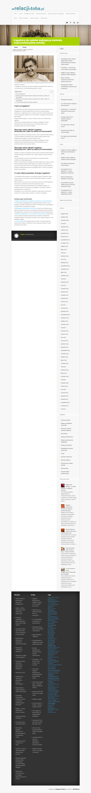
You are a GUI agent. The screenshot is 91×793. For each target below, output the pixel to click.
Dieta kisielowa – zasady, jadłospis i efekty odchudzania (21, 689)
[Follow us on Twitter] (67, 22)
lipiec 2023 (64, 272)
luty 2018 (63, 389)
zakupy (50, 700)
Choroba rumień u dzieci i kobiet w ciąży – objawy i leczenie (68, 549)
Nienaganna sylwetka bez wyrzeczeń (26, 208)
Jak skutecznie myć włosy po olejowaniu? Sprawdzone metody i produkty (37, 741)
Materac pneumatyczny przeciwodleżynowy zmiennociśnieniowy (53, 660)
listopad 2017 (64, 399)
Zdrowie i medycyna (23, 18)
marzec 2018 (64, 386)
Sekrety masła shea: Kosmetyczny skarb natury (37, 693)
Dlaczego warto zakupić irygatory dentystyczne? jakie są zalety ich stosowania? (32, 96)
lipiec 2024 (64, 249)
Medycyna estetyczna (41, 13)
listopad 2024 (64, 236)
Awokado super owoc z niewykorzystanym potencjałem (67, 118)
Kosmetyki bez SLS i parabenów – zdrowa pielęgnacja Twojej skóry (67, 171)
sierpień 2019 (64, 357)
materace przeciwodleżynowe (53, 656)
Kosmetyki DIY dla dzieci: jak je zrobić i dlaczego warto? (37, 722)
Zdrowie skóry (44, 18)
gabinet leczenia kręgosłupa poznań (53, 620)
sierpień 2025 (64, 217)
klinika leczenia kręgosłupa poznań (52, 624)
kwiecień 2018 (64, 383)
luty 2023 (63, 285)
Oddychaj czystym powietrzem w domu (21, 742)
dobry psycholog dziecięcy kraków (52, 613)
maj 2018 (63, 379)
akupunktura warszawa (52, 600)
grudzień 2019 (64, 344)
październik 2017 (65, 402)
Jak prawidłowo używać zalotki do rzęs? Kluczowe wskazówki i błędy (68, 184)
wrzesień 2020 (65, 318)
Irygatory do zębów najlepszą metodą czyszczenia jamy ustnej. (69, 151)
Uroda (15, 18)
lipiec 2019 (64, 360)
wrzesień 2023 (65, 269)
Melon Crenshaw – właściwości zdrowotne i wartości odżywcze (67, 79)
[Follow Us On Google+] (78, 22)
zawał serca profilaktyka (54, 700)
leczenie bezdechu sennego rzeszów (51, 633)
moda (56, 673)
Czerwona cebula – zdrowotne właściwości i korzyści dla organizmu (21, 665)
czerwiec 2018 (65, 376)
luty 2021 (63, 305)
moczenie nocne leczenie (54, 669)
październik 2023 (65, 266)
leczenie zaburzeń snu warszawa (53, 653)
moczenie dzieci (51, 667)
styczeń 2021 (64, 308)
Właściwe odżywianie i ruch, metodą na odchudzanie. (30, 214)
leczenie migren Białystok (52, 644)
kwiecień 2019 (64, 370)
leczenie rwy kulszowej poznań (52, 650)
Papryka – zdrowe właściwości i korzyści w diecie (20, 710)
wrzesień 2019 (64, 353)
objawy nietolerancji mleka (53, 676)
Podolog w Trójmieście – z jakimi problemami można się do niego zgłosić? (21, 621)
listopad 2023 (64, 262)
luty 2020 (63, 337)
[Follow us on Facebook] (70, 22)
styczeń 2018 (64, 392)
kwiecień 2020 (64, 331)
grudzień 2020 (65, 311)
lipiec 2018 (64, 373)
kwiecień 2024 (64, 256)
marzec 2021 (64, 301)
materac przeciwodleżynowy (55, 664)
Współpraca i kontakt (29, 13)
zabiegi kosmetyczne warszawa (53, 694)
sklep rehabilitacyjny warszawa (53, 688)
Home (15, 13)
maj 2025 (63, 223)
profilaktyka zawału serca (52, 683)
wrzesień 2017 (64, 405)
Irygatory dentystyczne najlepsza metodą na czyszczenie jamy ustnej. (37, 602)
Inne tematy (64, 433)
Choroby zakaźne (65, 420)
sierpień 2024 (64, 246)
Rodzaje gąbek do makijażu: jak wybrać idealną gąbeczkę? (37, 642)
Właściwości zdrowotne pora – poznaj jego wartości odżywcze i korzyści (21, 775)
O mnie (20, 13)
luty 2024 (63, 259)
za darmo (56, 698)
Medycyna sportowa (70, 13)
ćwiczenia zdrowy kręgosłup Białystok (51, 707)
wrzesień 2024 (65, 243)
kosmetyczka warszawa (52, 628)
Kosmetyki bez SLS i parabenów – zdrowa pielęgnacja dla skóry (66, 192)
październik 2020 (65, 314)
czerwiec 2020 (65, 324)
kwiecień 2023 (64, 282)
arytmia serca (53, 605)
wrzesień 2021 (64, 295)
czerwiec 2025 (65, 220)
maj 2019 (63, 366)
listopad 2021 (64, 292)
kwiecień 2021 (64, 298)
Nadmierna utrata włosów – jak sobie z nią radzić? (37, 750)
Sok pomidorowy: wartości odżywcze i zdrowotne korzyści (68, 531)
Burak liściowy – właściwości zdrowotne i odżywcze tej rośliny (68, 111)
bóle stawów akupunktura (52, 607)
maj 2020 (63, 327)
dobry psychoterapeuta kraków (52, 617)
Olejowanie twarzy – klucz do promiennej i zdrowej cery (37, 628)
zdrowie (51, 703)
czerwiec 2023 (65, 275)
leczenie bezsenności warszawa (52, 638)
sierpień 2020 (64, 321)
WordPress (76, 789)
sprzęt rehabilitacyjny (52, 690)
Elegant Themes (61, 789)
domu (53, 618)
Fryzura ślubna (19, 221)
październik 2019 (65, 350)
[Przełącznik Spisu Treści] (50, 92)
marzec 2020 (64, 334)
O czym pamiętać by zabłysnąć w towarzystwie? (37, 621)
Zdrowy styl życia (20, 672)
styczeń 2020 (64, 340)
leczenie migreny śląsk (54, 647)
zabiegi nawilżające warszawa (53, 697)
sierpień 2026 (64, 213)
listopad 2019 (64, 347)
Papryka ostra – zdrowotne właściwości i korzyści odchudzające (20, 680)
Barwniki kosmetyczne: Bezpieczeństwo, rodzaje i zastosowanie (36, 651)
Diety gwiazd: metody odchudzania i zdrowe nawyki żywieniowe (68, 86)
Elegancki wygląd (37, 699)
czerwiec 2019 (65, 363)
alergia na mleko (53, 602)
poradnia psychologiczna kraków (53, 680)
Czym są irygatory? (20, 93)
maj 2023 (63, 279)
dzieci (57, 618)
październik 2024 (65, 239)
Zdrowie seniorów (34, 18)
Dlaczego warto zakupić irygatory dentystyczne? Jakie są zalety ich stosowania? (32, 99)
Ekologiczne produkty (67, 99)
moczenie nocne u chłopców (54, 672)
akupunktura (50, 597)
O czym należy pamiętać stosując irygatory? (27, 102)
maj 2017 (63, 409)
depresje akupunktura (52, 611)
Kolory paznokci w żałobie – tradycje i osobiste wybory (37, 704)
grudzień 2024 (65, 233)
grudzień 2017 (64, 396)
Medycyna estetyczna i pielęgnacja (56, 13)
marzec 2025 (64, 230)
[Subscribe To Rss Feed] (74, 22)
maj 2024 (63, 252)
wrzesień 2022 (65, 288)
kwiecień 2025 (64, 226)
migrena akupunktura (52, 666)
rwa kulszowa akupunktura (53, 686)
